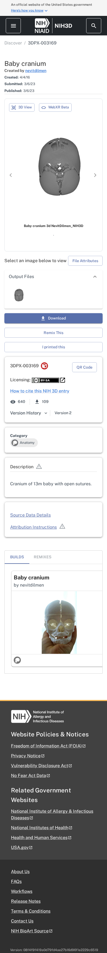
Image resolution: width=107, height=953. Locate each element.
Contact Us (22, 921)
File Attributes (85, 261)
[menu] (13, 25)
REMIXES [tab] (42, 557)
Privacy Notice (26, 755)
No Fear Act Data (28, 775)
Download (57, 318)
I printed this (53, 347)
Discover (13, 43)
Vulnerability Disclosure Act (39, 765)
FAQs (16, 881)
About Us (20, 871)
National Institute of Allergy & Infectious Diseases (52, 814)
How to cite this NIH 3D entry (39, 391)
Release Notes (26, 901)
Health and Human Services (39, 837)
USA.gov (20, 847)
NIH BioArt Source (30, 931)
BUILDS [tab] (17, 557)
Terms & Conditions (30, 911)
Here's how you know (27, 10)
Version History (25, 413)
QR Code (84, 367)
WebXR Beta (58, 107)
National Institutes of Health (39, 827)
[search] (93, 25)
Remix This (53, 332)
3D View (25, 107)
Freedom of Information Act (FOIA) (46, 746)
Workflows (21, 891)
